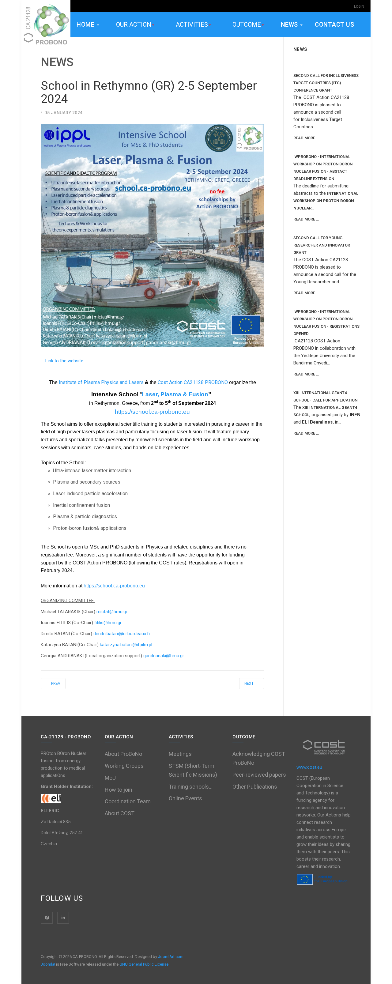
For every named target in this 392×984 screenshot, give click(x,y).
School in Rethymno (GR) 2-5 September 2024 (149, 92)
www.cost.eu (309, 767)
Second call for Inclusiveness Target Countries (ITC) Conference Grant (326, 82)
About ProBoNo (123, 754)
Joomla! (48, 964)
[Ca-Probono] (45, 24)
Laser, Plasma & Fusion (175, 394)
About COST (119, 813)
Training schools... (191, 786)
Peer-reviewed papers (259, 774)
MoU (110, 778)
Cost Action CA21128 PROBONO (193, 382)
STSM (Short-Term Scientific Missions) (193, 770)
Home (86, 24)
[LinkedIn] (63, 918)
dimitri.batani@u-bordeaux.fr (121, 633)
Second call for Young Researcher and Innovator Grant (321, 245)
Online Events (185, 798)
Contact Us (334, 24)
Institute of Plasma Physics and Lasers (101, 382)
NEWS (290, 24)
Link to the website (64, 361)
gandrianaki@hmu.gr (163, 655)
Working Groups (124, 766)
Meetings (180, 754)
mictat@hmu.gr (111, 611)
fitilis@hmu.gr (108, 622)
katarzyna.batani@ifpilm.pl (126, 644)
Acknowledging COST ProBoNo (258, 758)
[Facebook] (47, 918)
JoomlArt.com (170, 956)
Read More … (306, 138)
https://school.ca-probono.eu (152, 412)
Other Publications (254, 786)
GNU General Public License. (144, 964)
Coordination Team (128, 801)
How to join (118, 789)
